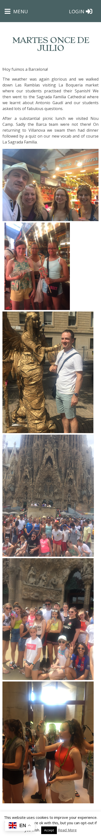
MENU (20, 11)
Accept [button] (49, 830)
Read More (67, 829)
